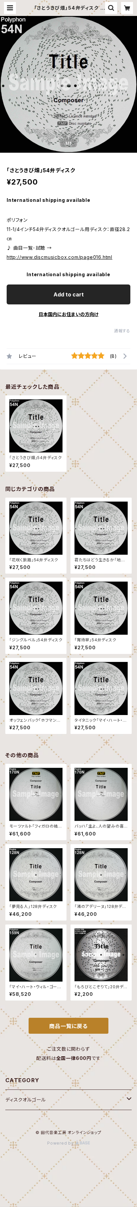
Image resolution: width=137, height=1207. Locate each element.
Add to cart (69, 294)
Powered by (61, 1143)
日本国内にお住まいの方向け (68, 314)
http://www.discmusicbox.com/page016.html (59, 257)
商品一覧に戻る (68, 1026)
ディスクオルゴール (25, 1099)
